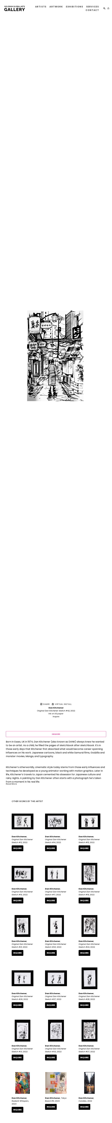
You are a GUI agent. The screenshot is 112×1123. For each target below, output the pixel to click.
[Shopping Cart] (108, 8)
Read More (11, 784)
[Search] (104, 8)
